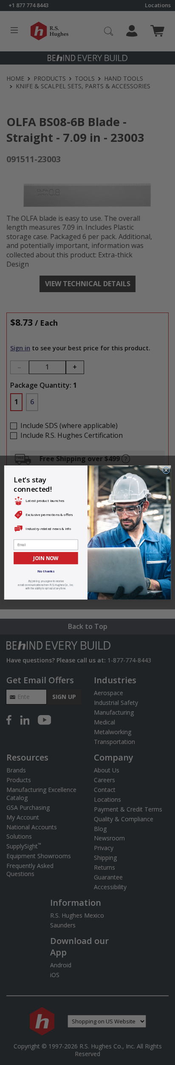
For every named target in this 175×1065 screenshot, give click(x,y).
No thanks (46, 571)
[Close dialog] (166, 470)
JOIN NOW (45, 558)
